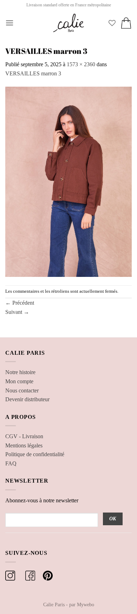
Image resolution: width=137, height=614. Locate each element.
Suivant (17, 312)
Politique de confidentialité (34, 454)
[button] (9, 22)
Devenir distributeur (27, 399)
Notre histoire (20, 372)
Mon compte (19, 381)
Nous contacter (22, 390)
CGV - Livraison (24, 436)
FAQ (11, 463)
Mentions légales (24, 445)
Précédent (19, 303)
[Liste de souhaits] (112, 23)
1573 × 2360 (81, 64)
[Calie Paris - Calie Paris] (68, 23)
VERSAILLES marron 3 (33, 73)
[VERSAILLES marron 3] (68, 181)
